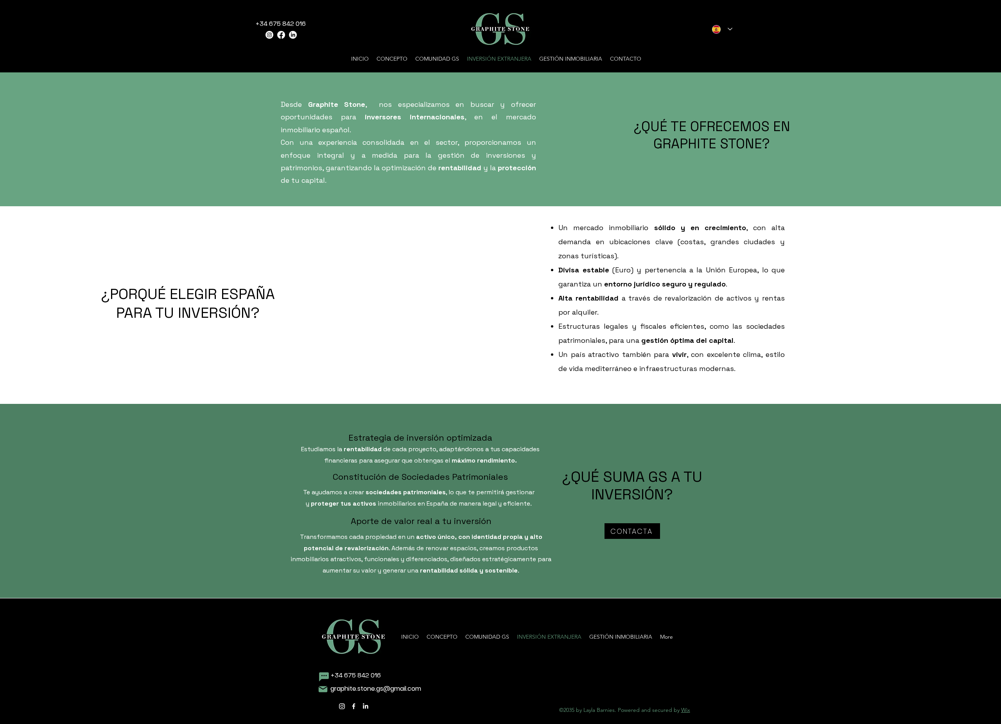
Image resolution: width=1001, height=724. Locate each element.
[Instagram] (269, 35)
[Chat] (324, 677)
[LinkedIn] (293, 35)
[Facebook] (281, 35)
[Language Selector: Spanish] (722, 29)
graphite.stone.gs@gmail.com (375, 688)
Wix (685, 709)
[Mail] (323, 689)
